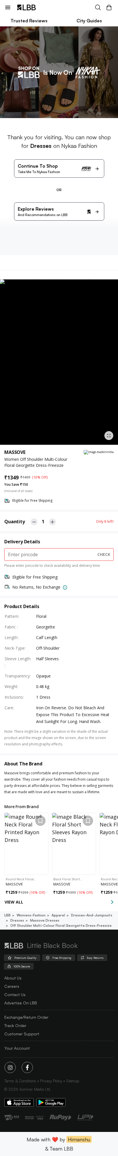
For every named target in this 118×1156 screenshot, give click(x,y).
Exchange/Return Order (26, 1017)
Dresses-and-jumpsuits (91, 915)
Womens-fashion (31, 915)
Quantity (14, 521)
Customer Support (21, 1033)
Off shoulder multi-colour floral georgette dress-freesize (61, 925)
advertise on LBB (20, 1002)
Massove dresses (44, 920)
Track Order (15, 1025)
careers (11, 986)
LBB (7, 915)
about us (12, 977)
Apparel (58, 915)
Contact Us (14, 994)
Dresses (17, 920)
